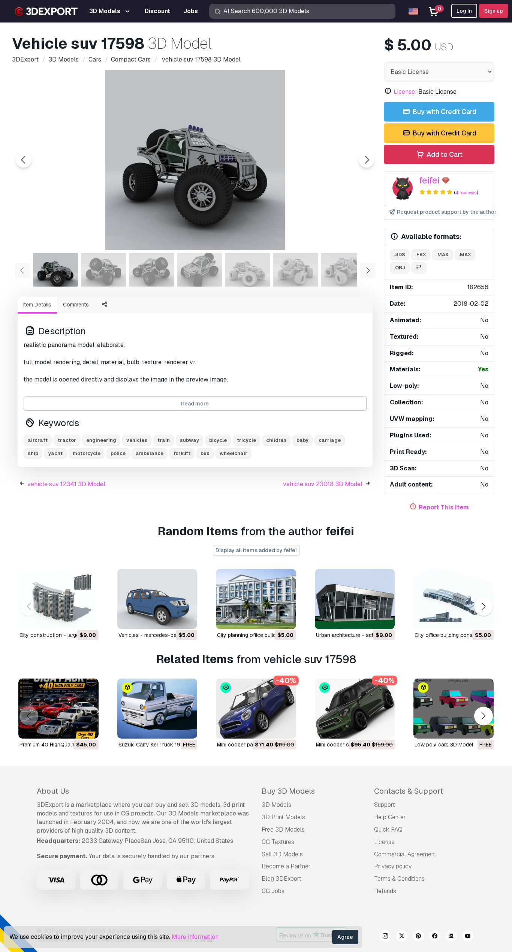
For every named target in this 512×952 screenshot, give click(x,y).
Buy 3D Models (288, 791)
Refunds (385, 891)
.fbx (420, 254)
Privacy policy (393, 866)
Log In (464, 11)
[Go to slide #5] (247, 270)
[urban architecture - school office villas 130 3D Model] (355, 599)
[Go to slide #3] (151, 270)
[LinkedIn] (451, 936)
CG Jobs (273, 891)
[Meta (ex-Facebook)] (434, 936)
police (118, 453)
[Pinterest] (418, 936)
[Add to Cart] (72, 618)
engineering (101, 440)
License (384, 842)
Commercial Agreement (405, 854)
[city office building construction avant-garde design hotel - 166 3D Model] (453, 599)
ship (33, 453)
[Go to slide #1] (55, 270)
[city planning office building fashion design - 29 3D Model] (256, 599)
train (163, 440)
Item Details (37, 304)
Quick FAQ (388, 829)
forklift (182, 453)
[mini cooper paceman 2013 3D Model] (256, 709)
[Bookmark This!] (87, 618)
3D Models (276, 805)
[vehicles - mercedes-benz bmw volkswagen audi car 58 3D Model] (157, 599)
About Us (53, 791)
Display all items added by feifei (256, 550)
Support (384, 805)
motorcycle (86, 453)
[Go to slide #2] (103, 270)
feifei (429, 180)
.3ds (399, 254)
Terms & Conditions (399, 879)
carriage (330, 440)
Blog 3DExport (281, 879)
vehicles (136, 440)
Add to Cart (444, 154)
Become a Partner (286, 866)
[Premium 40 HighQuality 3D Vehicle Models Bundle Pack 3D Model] (58, 709)
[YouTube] (467, 936)
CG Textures (278, 842)
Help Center (390, 817)
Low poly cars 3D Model (444, 744)
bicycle (218, 440)
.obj (400, 267)
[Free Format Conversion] (419, 268)
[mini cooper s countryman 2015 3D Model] (355, 709)
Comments (76, 304)
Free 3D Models (283, 829)
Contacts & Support (408, 791)
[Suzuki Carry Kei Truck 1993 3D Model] (157, 709)
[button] (483, 606)
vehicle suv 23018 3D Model (322, 484)
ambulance (149, 453)
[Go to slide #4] (199, 270)
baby (302, 440)
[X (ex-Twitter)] (401, 936)
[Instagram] (385, 936)
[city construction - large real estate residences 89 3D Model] (58, 599)
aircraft (38, 440)
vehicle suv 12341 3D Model (66, 484)
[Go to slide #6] (295, 270)
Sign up (493, 11)
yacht (55, 453)
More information (195, 937)
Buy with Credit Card (443, 111)
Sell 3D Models (282, 854)
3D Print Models (283, 817)
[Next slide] (366, 160)
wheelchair (233, 453)
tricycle (246, 440)
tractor (67, 440)
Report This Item (444, 507)
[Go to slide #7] (343, 270)
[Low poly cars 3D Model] (453, 709)
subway (189, 440)
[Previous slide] (23, 160)
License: (405, 92)
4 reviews (466, 192)
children (276, 440)
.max (442, 254)
